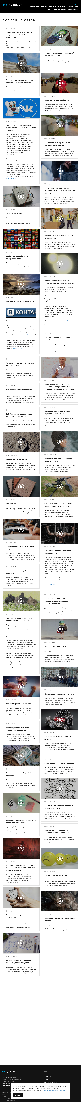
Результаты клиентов (58, 7)
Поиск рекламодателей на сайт (57, 100)
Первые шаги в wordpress (16, 459)
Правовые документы (9, 1085)
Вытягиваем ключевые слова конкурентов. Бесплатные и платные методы (59, 190)
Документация (6, 1083)
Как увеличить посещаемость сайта (59, 694)
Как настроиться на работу (55, 875)
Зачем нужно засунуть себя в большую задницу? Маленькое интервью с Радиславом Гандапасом (59, 386)
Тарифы (44, 7)
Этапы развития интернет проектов (59, 763)
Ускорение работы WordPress (18, 704)
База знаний (73, 9)
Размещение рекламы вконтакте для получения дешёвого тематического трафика (21, 127)
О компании (34, 7)
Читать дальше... (11, 178)
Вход (76, 4)
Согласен (18, 1095)
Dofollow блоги (12, 504)
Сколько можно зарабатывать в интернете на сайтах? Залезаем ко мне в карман (20, 35)
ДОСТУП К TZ (73, 7)
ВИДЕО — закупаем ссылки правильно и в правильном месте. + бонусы (59, 648)
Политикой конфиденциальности (55, 1090)
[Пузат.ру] (12, 5)
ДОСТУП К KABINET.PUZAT (57, 9)
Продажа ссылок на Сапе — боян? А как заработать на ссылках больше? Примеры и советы (21, 867)
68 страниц (30, 335)
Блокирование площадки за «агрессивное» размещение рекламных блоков (56, 601)
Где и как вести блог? (15, 213)
